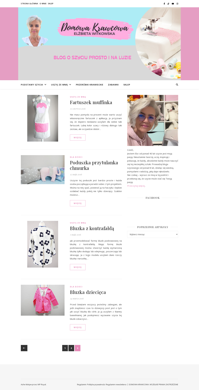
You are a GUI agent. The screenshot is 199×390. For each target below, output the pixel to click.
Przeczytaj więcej (136, 185)
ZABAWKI (113, 84)
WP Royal (42, 384)
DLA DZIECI (76, 157)
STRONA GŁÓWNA (29, 3)
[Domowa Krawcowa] (99, 43)
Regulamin (81, 384)
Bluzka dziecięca (88, 292)
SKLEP (50, 3)
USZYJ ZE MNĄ (59, 84)
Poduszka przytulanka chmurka (94, 165)
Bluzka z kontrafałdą (92, 228)
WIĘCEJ (78, 137)
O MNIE (43, 3)
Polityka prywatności (96, 384)
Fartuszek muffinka (91, 102)
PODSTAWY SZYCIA (32, 84)
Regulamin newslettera (116, 384)
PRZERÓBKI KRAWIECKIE (89, 84)
